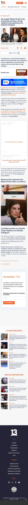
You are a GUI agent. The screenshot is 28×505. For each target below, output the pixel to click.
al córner (5, 264)
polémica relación (7, 88)
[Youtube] (19, 482)
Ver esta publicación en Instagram (14, 141)
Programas (14, 445)
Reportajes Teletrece (14, 7)
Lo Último (3, 7)
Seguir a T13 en (13, 53)
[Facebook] (15, 482)
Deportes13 (4, 48)
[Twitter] (12, 482)
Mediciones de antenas (14, 471)
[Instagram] (9, 482)
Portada (14, 443)
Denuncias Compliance (14, 473)
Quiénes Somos (14, 463)
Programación (14, 448)
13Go (14, 455)
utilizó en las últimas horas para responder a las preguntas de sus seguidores (13, 111)
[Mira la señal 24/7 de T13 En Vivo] (19, 3)
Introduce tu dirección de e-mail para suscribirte (14, 294)
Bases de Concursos (14, 453)
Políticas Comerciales (14, 468)
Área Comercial (14, 466)
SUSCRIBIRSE (9, 302)
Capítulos (14, 450)
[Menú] (25, 3)
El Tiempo (24, 7)
